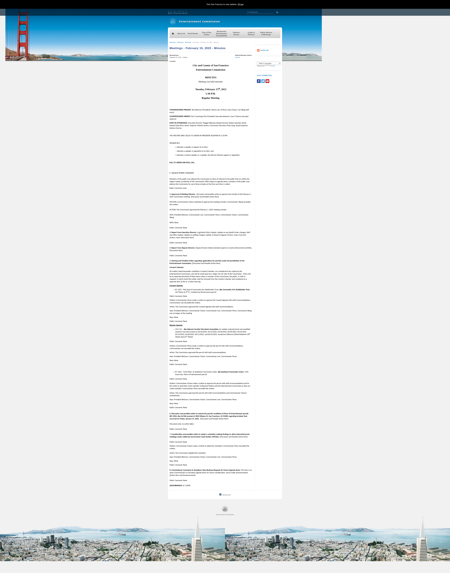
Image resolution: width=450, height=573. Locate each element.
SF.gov (241, 4)
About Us (181, 33)
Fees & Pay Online (206, 34)
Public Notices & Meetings (266, 34)
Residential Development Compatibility (221, 34)
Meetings (173, 42)
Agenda (237, 57)
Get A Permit (193, 33)
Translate (272, 66)
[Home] (173, 24)
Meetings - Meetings (184, 42)
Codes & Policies (251, 34)
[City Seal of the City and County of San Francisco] (225, 511)
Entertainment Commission (199, 21)
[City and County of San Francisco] (180, 12)
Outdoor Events (236, 34)
